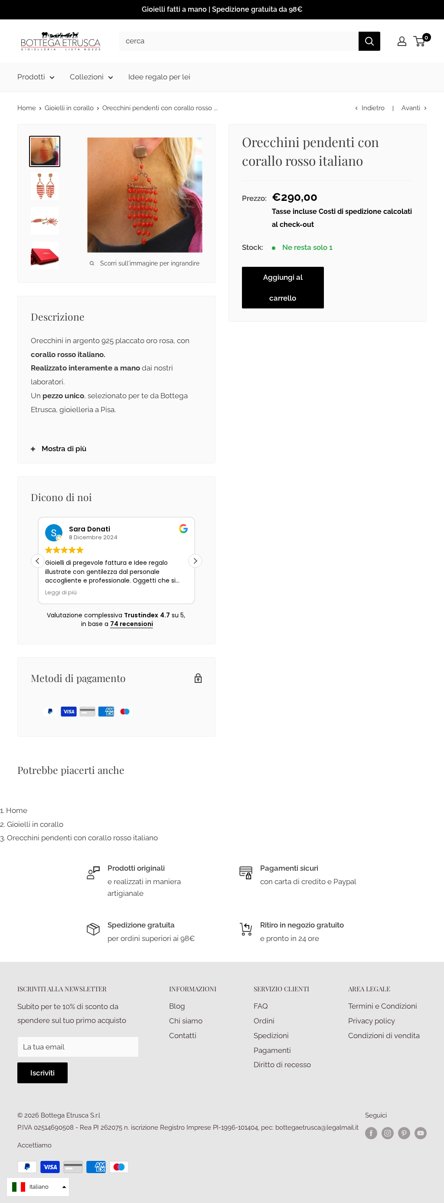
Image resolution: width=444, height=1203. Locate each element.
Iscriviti (42, 1073)
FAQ (261, 1006)
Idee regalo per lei (159, 76)
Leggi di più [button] (61, 592)
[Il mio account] (402, 41)
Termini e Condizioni (382, 1006)
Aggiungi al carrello (283, 287)
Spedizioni (271, 1035)
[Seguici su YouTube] (421, 1133)
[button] (195, 560)
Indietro (373, 108)
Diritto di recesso (282, 1064)
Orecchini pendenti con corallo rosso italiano (82, 837)
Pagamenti (272, 1050)
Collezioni (87, 76)
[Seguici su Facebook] (371, 1133)
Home (26, 108)
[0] (419, 41)
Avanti (411, 108)
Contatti (182, 1035)
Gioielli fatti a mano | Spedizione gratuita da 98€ (222, 9)
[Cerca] (369, 41)
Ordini (264, 1020)
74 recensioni (131, 624)
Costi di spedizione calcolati (365, 211)
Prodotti (31, 76)
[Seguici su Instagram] (388, 1133)
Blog (177, 1006)
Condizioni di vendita (384, 1035)
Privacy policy (371, 1020)
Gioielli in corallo (69, 108)
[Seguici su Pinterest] (404, 1133)
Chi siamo (185, 1020)
